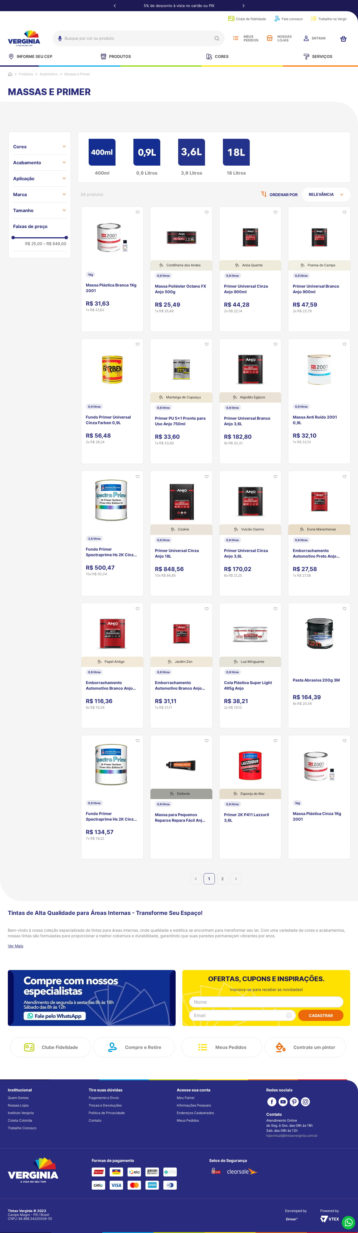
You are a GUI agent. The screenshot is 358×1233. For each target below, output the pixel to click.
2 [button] (222, 878)
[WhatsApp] (348, 1223)
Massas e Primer (77, 74)
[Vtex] (329, 1220)
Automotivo (49, 74)
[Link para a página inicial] (10, 74)
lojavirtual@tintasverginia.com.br (291, 1135)
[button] (39, 146)
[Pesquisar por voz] (59, 40)
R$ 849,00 (54, 243)
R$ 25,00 (33, 243)
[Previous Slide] (114, 5)
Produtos (26, 74)
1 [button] (209, 878)
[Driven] (292, 1221)
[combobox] (139, 38)
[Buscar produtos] (216, 38)
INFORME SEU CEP (34, 56)
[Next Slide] (243, 5)
